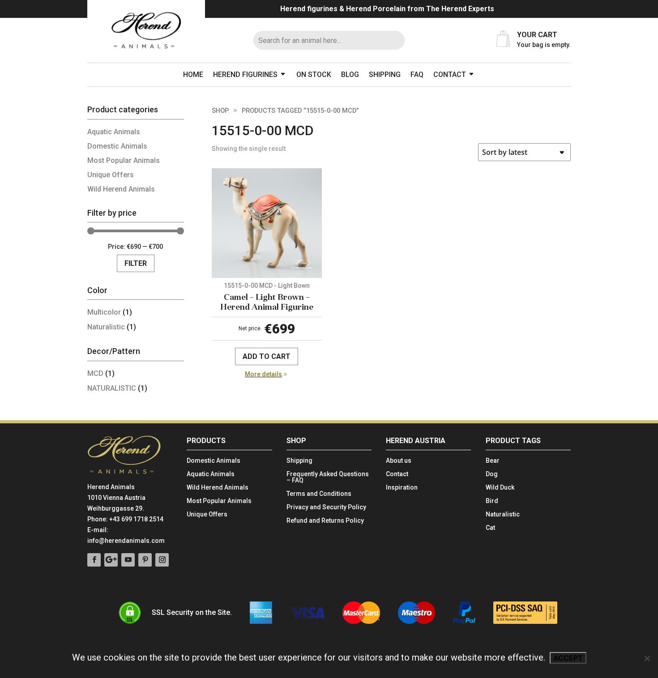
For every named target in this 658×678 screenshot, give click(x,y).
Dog (492, 474)
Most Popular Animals (123, 160)
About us (398, 460)
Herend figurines (245, 74)
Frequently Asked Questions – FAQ (327, 477)
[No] (646, 658)
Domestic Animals (117, 146)
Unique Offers (110, 175)
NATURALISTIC (111, 388)
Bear (493, 460)
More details (263, 374)
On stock (313, 74)
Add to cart (267, 356)
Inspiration (402, 487)
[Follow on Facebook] (94, 560)
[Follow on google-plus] (111, 560)
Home (193, 74)
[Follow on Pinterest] (145, 560)
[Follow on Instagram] (162, 560)
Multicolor (104, 312)
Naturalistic (106, 327)
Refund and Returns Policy (325, 520)
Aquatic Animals (113, 132)
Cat (490, 527)
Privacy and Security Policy (326, 507)
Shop (220, 111)
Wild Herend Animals (121, 189)
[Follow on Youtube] (128, 560)
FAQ (416, 74)
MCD (95, 373)
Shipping (385, 74)
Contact (449, 74)
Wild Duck (500, 487)
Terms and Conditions (318, 493)
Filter (135, 263)
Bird (492, 501)
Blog (350, 74)
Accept (568, 657)
